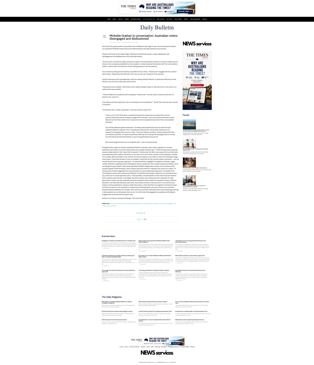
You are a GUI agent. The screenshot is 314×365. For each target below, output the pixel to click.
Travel (186, 19)
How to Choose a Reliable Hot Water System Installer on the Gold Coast (192, 302)
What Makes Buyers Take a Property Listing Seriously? (195, 167)
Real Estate (161, 19)
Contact (121, 346)
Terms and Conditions (134, 346)
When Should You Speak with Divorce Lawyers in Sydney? (153, 301)
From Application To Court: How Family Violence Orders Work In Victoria (155, 320)
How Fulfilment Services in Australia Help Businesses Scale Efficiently (190, 271)
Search (204, 19)
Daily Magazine (195, 19)
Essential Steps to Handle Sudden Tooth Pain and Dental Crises (191, 311)
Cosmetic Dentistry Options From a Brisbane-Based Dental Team (155, 311)
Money (127, 19)
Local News (178, 19)
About (148, 346)
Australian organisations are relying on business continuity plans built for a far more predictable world (118, 256)
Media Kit (193, 346)
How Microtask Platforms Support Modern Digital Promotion (117, 311)
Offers (152, 346)
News (114, 19)
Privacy (126, 346)
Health (120, 19)
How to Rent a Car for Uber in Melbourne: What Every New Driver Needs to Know (155, 256)
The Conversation (149, 19)
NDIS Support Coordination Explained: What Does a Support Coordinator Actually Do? (117, 302)
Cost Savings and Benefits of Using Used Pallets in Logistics (154, 270)
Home (109, 19)
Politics (169, 19)
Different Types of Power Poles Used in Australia (114, 319)
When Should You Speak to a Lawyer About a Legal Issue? (190, 255)
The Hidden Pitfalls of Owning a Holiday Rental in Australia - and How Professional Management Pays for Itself (196, 130)
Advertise (143, 346)
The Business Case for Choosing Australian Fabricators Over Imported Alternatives (190, 241)
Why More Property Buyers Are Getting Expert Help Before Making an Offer (195, 149)
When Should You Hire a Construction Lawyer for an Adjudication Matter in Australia (194, 186)
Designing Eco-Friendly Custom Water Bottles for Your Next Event (118, 240)
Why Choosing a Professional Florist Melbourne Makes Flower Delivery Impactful (154, 241)
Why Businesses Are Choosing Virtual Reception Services (189, 319)
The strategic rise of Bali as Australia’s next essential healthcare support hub (118, 271)
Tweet (139, 219)
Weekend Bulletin (185, 346)
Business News (136, 19)
